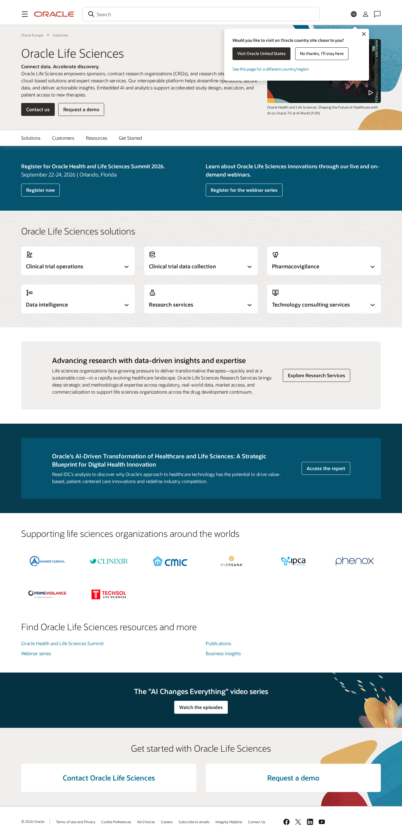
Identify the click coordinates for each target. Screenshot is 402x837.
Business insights (223, 653)
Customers (63, 138)
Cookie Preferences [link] (116, 821)
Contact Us (256, 821)
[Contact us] (377, 14)
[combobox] (201, 14)
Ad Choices (146, 821)
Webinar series (36, 653)
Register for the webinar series (244, 190)
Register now (40, 190)
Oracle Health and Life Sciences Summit (62, 643)
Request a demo (81, 109)
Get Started (130, 138)
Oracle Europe (32, 35)
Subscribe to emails (194, 821)
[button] (24, 14)
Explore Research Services (316, 375)
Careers (167, 821)
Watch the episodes (201, 707)
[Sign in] (365, 14)
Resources (96, 138)
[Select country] (353, 14)
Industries (60, 35)
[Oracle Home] (54, 14)
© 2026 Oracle (32, 821)
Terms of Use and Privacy (75, 821)
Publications (218, 643)
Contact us (38, 109)
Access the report (326, 468)
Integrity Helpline (228, 821)
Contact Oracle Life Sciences (109, 777)
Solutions (30, 138)
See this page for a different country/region (270, 69)
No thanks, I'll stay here (322, 53)
